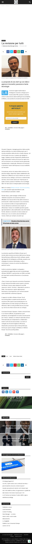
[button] (2, 2)
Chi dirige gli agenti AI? (8, 481)
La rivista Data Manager (7, 534)
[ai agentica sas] (16, 427)
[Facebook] (8, 51)
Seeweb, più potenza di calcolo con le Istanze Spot (15, 488)
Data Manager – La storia (8, 514)
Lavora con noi (6, 525)
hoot (11, 356)
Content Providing (6, 512)
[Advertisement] (16, 23)
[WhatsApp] (18, 51)
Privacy (12, 536)
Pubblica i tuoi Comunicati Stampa (11, 523)
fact (7, 356)
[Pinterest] (15, 51)
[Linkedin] (22, 51)
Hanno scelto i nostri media (9, 516)
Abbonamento (6, 518)
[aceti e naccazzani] (16, 440)
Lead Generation (6, 509)
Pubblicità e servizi (7, 507)
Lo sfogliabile (5, 521)
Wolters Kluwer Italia (17, 356)
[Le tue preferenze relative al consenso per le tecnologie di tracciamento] (29, 541)
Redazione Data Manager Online (10, 46)
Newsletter (26, 534)
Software (8, 5)
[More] (26, 51)
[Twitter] (11, 51)
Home (3, 5)
